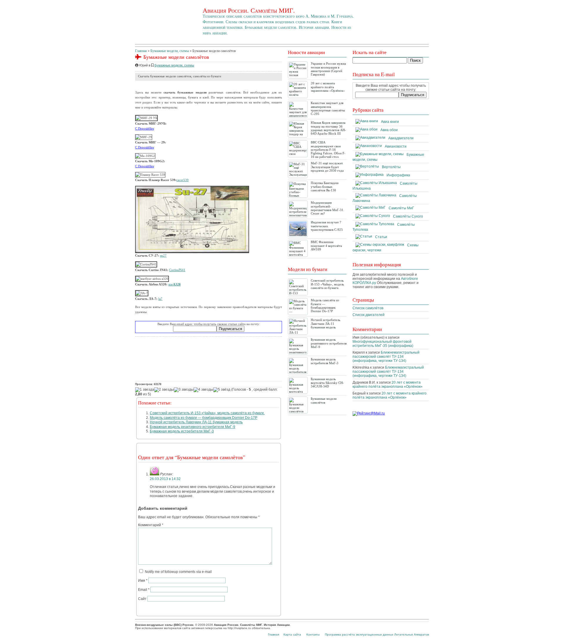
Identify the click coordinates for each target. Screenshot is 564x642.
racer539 (183, 180)
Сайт (142, 599)
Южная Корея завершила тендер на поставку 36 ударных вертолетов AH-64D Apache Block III (328, 128)
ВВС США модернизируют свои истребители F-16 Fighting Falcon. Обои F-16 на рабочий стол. (328, 149)
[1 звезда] (144, 389)
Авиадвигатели (401, 138)
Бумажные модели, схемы (169, 51)
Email (144, 590)
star (174, 284)
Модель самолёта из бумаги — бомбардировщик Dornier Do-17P (203, 418)
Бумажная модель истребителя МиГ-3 (182, 431)
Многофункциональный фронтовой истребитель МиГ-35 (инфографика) (382, 344)
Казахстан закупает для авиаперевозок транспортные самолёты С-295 (328, 108)
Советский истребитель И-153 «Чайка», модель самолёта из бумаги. (207, 413)
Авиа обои (389, 130)
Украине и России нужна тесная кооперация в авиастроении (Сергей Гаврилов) (328, 69)
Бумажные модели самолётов (324, 400)
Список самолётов (367, 308)
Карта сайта (292, 634)
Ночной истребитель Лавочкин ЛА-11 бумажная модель (196, 422)
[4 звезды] (203, 389)
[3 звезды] (184, 389)
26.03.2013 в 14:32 (165, 479)
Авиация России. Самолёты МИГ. (249, 10)
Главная (141, 51)
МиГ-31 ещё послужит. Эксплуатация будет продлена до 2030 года (327, 166)
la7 (160, 298)
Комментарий (150, 525)
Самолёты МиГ (401, 208)
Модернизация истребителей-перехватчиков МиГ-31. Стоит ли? (327, 208)
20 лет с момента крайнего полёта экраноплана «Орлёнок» (328, 86)
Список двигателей (368, 315)
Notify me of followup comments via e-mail (178, 572)
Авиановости (396, 146)
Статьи (381, 237)
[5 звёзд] (221, 389)
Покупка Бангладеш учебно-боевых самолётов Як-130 (324, 186)
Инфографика (398, 175)
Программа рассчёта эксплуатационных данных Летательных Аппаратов (377, 634)
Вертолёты (391, 167)
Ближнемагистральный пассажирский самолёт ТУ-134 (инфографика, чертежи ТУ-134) (385, 356)
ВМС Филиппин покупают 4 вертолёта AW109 (326, 245)
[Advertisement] (208, 359)
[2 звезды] (164, 389)
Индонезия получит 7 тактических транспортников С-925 (327, 225)
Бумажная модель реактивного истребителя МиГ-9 (192, 427)
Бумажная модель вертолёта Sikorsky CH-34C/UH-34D (327, 382)
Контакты (313, 634)
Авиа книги (390, 122)
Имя (142, 581)
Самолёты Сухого (408, 216)
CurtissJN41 (177, 270)
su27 (163, 255)
